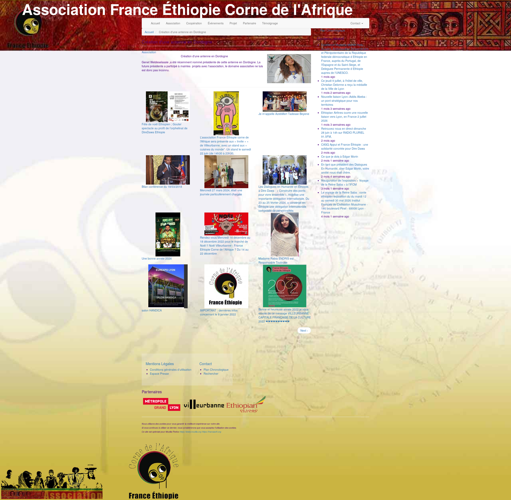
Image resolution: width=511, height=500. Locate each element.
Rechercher (211, 373)
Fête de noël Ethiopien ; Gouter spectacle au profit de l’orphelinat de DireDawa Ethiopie (164, 128)
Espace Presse (159, 373)
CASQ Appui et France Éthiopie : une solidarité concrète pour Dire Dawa (344, 146)
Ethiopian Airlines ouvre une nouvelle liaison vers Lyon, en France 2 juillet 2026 (344, 117)
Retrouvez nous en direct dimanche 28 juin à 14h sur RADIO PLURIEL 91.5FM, (343, 132)
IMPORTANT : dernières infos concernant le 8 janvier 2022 (219, 312)
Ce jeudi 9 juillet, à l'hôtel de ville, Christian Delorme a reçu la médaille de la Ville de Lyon (344, 85)
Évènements (216, 23)
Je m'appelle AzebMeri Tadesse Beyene (283, 114)
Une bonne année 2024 (157, 258)
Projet (233, 23)
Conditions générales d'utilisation (170, 370)
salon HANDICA (152, 310)
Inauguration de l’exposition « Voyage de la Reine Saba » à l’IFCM (344, 182)
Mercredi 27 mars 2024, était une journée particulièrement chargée (221, 192)
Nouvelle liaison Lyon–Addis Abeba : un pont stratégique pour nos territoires (344, 101)
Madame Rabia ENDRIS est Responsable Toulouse (276, 260)
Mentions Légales (160, 363)
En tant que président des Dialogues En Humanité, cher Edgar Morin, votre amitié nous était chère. (345, 168)
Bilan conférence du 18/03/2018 (162, 187)
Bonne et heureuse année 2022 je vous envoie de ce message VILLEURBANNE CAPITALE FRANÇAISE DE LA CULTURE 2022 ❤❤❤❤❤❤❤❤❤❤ (284, 315)
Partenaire (249, 23)
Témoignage (270, 23)
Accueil (155, 23)
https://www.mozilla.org (190, 431)
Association (173, 23)
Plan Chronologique (332, 30)
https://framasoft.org (211, 431)
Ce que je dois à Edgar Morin (339, 156)
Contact (356, 23)
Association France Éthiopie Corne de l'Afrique (187, 9)
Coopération (194, 23)
